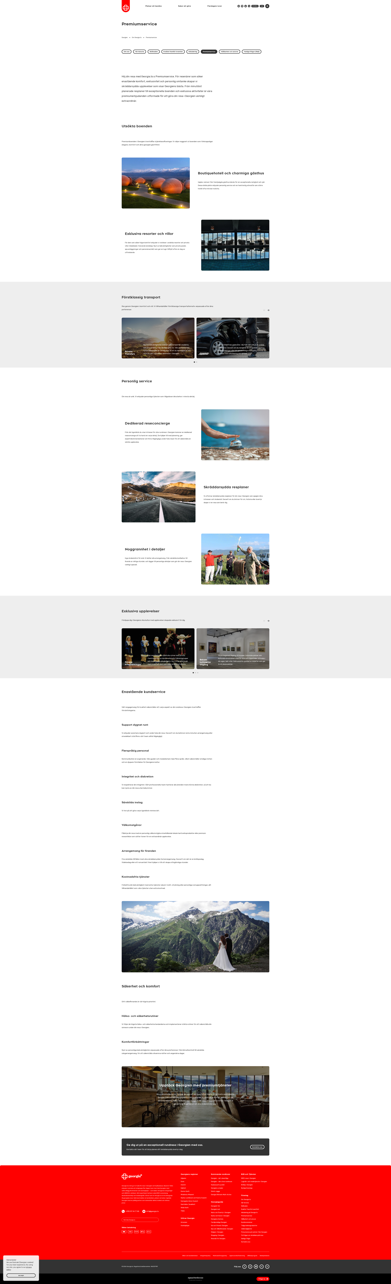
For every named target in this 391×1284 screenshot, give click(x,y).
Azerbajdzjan (185, 1225)
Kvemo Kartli (185, 1191)
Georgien (125, 37)
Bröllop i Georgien (247, 1185)
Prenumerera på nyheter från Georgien (254, 1232)
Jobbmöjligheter (246, 1229)
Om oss (126, 52)
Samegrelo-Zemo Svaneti (189, 1201)
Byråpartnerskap (246, 1188)
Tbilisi (183, 1211)
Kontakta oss (257, 1147)
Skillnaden (154, 52)
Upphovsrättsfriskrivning (237, 1255)
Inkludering (192, 52)
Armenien (184, 1222)
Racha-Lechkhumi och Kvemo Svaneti (193, 1198)
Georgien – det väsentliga (219, 1178)
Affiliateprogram (252, 1255)
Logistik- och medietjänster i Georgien (254, 1181)
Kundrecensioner (246, 1222)
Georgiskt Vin (215, 1206)
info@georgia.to (152, 1211)
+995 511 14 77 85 (132, 1211)
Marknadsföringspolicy (220, 1255)
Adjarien (183, 1178)
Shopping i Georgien (217, 1235)
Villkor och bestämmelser (190, 1255)
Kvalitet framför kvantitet (173, 52)
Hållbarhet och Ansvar (229, 52)
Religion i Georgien (217, 1232)
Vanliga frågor (245, 1238)
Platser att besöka (153, 6)
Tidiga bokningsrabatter (249, 1225)
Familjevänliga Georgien (219, 1222)
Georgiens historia (217, 1219)
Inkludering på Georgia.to (249, 1212)
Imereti (183, 1185)
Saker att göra (184, 6)
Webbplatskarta (264, 1255)
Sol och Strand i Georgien (219, 1225)
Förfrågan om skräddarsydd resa (252, 1235)
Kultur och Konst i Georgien (220, 1216)
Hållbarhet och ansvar (248, 1219)
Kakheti (183, 1188)
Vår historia (139, 52)
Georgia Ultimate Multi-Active (221, 1194)
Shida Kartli (184, 1208)
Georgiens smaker (217, 1188)
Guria (182, 1181)
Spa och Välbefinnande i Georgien (222, 1229)
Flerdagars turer (214, 6)
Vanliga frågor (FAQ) (251, 52)
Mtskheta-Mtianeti (187, 1194)
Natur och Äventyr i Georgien (221, 1212)
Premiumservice (209, 52)
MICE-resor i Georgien (248, 1178)
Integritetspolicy (205, 1255)
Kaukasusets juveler (218, 1185)
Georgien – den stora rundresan (221, 1181)
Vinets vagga (215, 1191)
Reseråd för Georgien (218, 1238)
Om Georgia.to (137, 37)
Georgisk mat (215, 1209)
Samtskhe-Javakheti (188, 1204)
